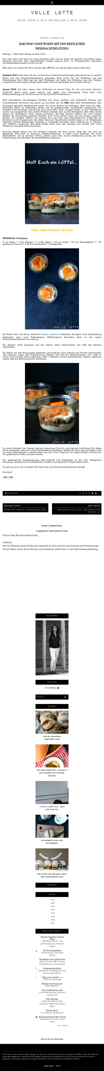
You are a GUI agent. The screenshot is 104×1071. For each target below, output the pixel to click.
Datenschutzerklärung (86, 549)
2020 (53, 903)
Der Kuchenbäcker (52, 951)
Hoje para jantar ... (52, 978)
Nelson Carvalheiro (52, 984)
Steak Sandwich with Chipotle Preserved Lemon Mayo (52, 1004)
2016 (53, 913)
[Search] (65, 697)
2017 (53, 910)
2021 (53, 900)
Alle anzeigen (62, 1025)
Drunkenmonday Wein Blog (52, 1017)
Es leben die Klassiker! (52, 1013)
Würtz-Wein (52, 1011)
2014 (53, 920)
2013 (53, 923)
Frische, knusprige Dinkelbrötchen (52, 738)
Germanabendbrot (52, 969)
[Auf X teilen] (83, 493)
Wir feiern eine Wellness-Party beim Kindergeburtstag (52, 875)
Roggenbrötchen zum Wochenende (52, 842)
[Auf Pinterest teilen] (89, 493)
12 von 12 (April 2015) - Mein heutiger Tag (52, 808)
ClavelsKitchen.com (52, 990)
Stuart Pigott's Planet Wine (52, 938)
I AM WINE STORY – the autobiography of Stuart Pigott (52, 944)
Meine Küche (12, 493)
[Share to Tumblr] (86, 493)
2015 (53, 917)
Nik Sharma (52, 999)
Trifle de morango (52, 980)
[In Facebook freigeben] (80, 493)
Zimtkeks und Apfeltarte (52, 960)
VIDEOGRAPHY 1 (52, 986)
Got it (58, 1066)
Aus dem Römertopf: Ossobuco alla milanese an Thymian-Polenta (52, 773)
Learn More (48, 1066)
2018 (53, 906)
